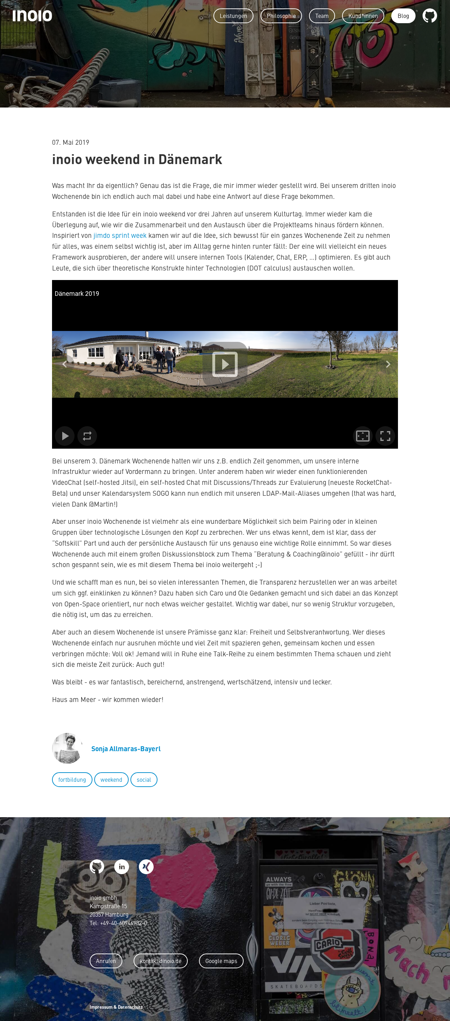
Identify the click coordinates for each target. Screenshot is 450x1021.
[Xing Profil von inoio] (146, 866)
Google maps (221, 960)
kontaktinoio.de (160, 960)
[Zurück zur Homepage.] (32, 15)
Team (322, 15)
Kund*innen (363, 15)
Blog (403, 15)
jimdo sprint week (120, 235)
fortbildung (72, 779)
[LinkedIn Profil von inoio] (121, 866)
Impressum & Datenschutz (116, 1006)
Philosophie (281, 15)
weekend (111, 779)
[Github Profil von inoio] (430, 15)
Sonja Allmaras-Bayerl (126, 748)
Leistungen (233, 15)
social (144, 779)
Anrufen (106, 960)
